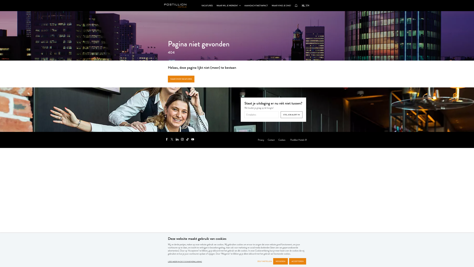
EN (307, 5)
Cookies (281, 140)
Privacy (261, 140)
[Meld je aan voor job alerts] (296, 5)
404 (171, 52)
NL (303, 5)
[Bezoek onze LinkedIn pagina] (177, 140)
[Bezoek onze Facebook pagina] (166, 140)
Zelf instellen (264, 261)
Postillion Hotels (297, 140)
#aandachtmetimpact (256, 5)
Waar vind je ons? (281, 5)
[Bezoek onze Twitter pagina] (172, 140)
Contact (271, 140)
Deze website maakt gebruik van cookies (197, 239)
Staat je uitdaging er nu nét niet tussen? (273, 103)
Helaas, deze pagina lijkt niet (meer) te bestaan (202, 68)
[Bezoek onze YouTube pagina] (192, 140)
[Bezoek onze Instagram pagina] (182, 140)
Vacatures (207, 5)
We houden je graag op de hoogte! (259, 108)
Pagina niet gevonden (199, 44)
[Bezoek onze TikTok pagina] (187, 140)
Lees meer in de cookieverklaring (185, 261)
